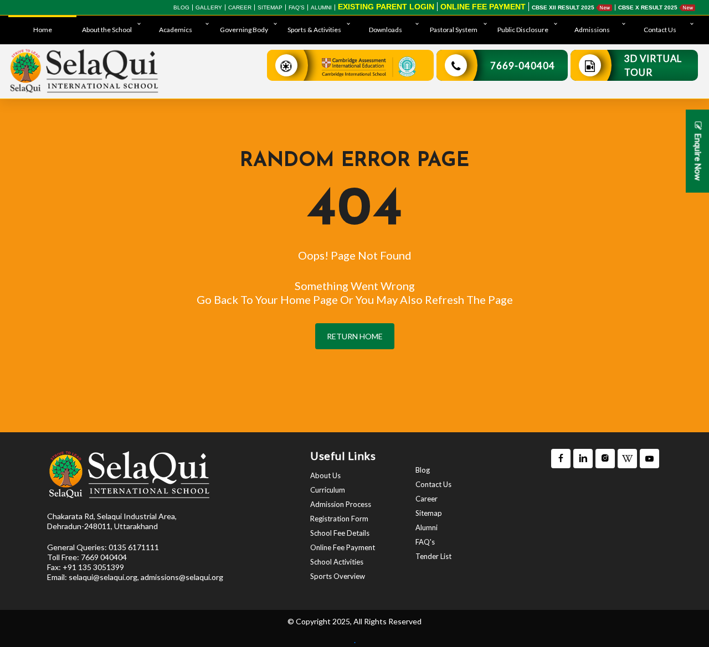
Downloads (385, 29)
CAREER (239, 7)
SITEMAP (270, 7)
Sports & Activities (314, 29)
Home (42, 29)
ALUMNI (321, 7)
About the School (107, 29)
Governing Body (244, 29)
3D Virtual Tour (653, 65)
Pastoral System (453, 29)
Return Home (355, 336)
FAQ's (297, 7)
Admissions (592, 29)
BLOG (181, 7)
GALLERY (209, 7)
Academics (175, 29)
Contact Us (660, 29)
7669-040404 (522, 65)
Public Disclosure (522, 29)
